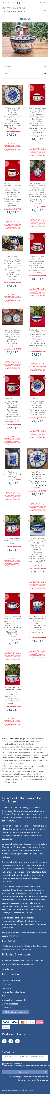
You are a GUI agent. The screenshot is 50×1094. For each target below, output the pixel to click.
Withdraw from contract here (15, 1012)
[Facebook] (4, 1041)
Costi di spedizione (11, 980)
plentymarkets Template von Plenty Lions (17, 1090)
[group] (37, 94)
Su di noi (6, 984)
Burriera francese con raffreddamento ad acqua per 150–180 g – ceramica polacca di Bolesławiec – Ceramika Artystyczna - (12, 338)
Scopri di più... (8, 969)
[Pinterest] (17, 1041)
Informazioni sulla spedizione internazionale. (17, 949)
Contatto (6, 1007)
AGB (4, 996)
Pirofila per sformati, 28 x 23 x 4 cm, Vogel (12, 474)
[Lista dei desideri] (13, 2)
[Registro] (4, 2)
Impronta (6, 988)
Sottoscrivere (24, 1072)
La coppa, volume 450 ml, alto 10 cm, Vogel (12, 540)
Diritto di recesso (10, 1003)
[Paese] (18, 2)
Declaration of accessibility (14, 1000)
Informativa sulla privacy (13, 992)
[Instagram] (10, 1041)
